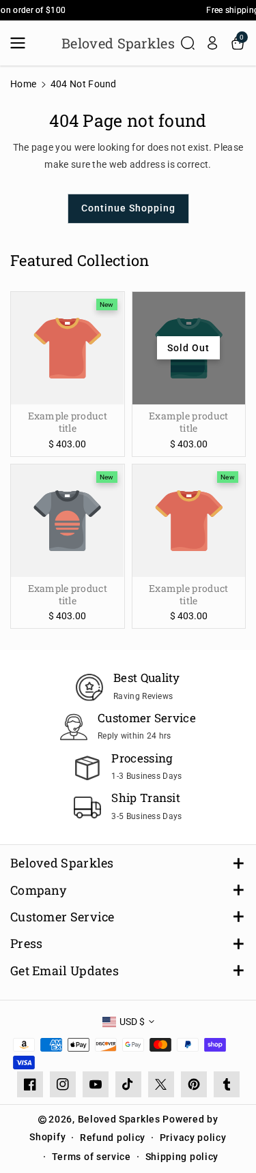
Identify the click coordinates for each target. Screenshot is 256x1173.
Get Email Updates (64, 971)
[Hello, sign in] (212, 43)
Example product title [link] (68, 422)
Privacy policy (193, 1137)
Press (26, 943)
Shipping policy (182, 1156)
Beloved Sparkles (62, 863)
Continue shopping (128, 208)
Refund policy (112, 1137)
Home (23, 83)
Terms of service (91, 1156)
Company (38, 890)
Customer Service (62, 917)
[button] (21, 43)
